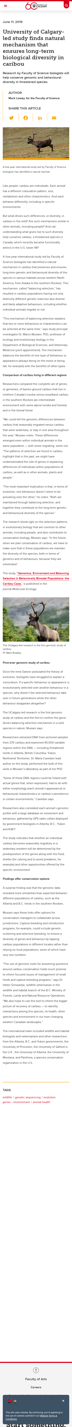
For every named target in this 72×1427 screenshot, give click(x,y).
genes (7, 1102)
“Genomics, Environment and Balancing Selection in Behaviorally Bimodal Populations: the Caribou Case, (36, 578)
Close (63, 1403)
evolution (49, 1097)
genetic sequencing (28, 1097)
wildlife (7, 1097)
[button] (13, 117)
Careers (36, 1387)
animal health (41, 1102)
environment (21, 1102)
